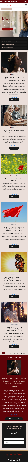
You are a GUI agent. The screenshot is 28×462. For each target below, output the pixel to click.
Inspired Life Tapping (8, 5)
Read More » (14, 97)
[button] (26, 4)
